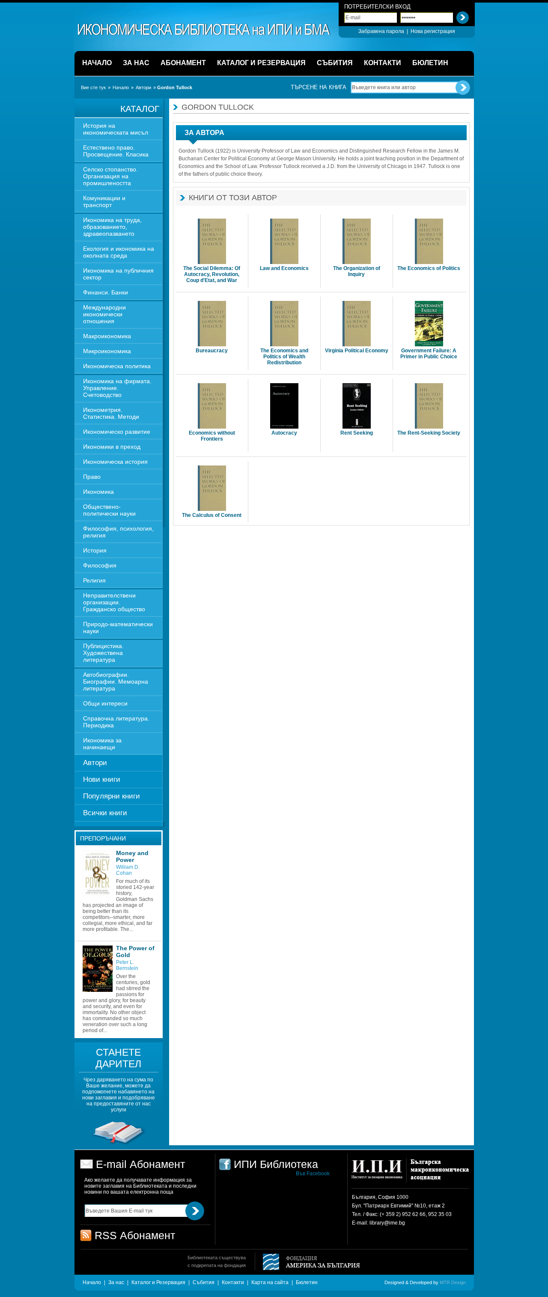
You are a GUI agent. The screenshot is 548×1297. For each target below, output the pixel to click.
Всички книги (105, 813)
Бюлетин (307, 1282)
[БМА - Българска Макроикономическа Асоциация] (438, 1173)
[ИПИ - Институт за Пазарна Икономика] (379, 1173)
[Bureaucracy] (212, 324)
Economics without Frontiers (212, 436)
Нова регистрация (433, 31)
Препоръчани (103, 838)
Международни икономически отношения (104, 314)
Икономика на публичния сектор (118, 274)
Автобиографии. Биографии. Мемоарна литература (115, 681)
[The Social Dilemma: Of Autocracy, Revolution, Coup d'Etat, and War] (212, 242)
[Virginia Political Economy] (356, 324)
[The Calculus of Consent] (212, 488)
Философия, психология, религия (118, 532)
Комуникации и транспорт (104, 201)
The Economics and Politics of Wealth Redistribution (284, 357)
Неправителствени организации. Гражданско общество (114, 602)
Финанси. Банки (105, 292)
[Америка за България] (307, 1262)
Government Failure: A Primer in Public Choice (428, 354)
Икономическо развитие (116, 431)
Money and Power (132, 856)
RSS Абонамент (135, 1235)
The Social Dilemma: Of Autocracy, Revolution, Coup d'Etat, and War (211, 274)
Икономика (98, 491)
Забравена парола (381, 31)
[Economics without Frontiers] (212, 406)
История (95, 550)
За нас (116, 1282)
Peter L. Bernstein (127, 965)
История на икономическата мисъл (115, 129)
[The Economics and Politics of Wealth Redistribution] (284, 324)
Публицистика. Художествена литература (103, 652)
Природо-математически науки (118, 627)
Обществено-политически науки (109, 510)
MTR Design (453, 1282)
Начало (121, 87)
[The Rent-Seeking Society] (429, 406)
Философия (99, 565)
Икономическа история (115, 461)
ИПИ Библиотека (204, 29)
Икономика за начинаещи (102, 744)
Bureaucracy (212, 351)
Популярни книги (111, 796)
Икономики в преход (111, 446)
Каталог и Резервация (158, 1282)
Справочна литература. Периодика (116, 722)
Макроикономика (107, 336)
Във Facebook (313, 1174)
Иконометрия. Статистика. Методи (111, 413)
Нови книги (101, 779)
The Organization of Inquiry (356, 271)
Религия (94, 580)
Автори (143, 87)
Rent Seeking (356, 433)
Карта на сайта (270, 1282)
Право (92, 476)
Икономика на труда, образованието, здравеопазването (112, 226)
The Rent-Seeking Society (428, 433)
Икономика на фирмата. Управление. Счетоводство (117, 388)
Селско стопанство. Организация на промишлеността (110, 176)
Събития (203, 1282)
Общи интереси (105, 703)
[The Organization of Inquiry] (356, 242)
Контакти (233, 1282)
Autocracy (284, 433)
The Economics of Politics (428, 268)
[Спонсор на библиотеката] (118, 1144)
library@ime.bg (387, 1223)
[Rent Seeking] (356, 406)
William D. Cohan (128, 870)
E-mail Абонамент (140, 1164)
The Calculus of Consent (211, 515)
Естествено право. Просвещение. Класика (116, 151)
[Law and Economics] (284, 242)
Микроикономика (107, 351)
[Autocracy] (284, 406)
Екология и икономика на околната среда (118, 252)
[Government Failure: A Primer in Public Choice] (429, 324)
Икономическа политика (117, 366)
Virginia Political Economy (356, 351)
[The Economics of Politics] (429, 242)
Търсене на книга (318, 87)
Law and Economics (284, 268)
